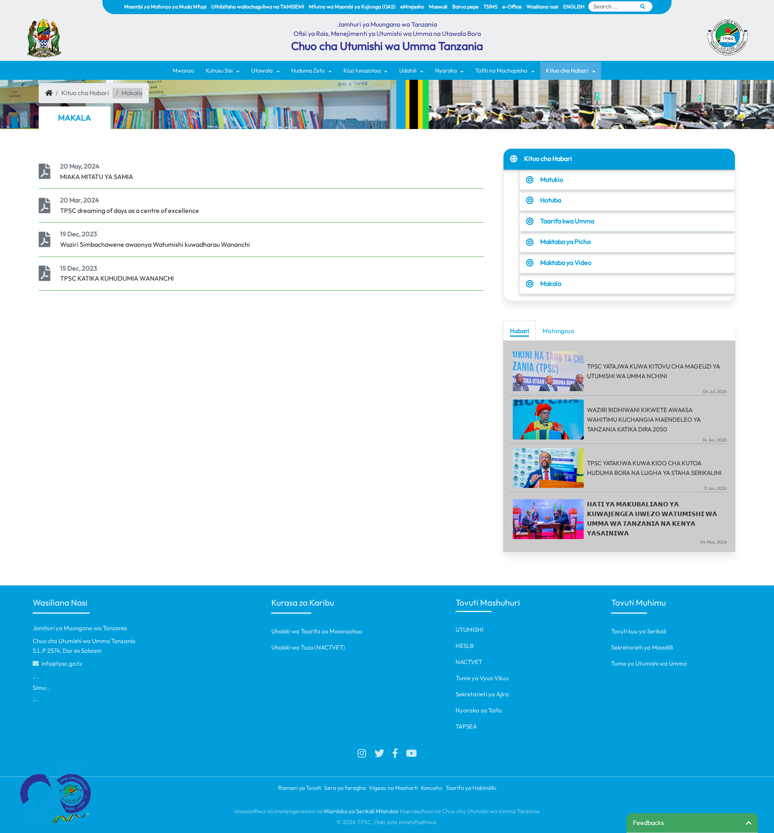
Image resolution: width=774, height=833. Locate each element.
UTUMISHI (469, 629)
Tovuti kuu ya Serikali (638, 631)
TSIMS (490, 6)
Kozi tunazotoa (362, 70)
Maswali (438, 6)
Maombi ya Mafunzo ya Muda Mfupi (165, 6)
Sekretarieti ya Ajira (482, 694)
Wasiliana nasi (542, 6)
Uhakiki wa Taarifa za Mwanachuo (316, 631)
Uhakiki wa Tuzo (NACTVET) (308, 647)
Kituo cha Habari (567, 70)
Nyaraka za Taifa (479, 710)
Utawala (262, 70)
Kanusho (431, 787)
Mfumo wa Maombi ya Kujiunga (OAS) (352, 6)
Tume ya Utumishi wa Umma (649, 663)
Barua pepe (465, 6)
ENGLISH (574, 6)
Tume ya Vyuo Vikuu (482, 678)
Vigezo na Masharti (393, 787)
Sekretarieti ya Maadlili (642, 647)
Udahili (407, 70)
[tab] (519, 330)
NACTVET (469, 662)
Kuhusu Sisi (219, 70)
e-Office (512, 6)
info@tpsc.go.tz (61, 663)
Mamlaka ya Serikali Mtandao (361, 811)
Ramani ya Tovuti (299, 787)
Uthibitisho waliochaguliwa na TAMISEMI (257, 6)
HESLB (465, 646)
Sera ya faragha (345, 787)
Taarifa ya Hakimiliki (470, 787)
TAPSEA (466, 726)
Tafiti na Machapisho (501, 70)
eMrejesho (412, 6)
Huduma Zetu (308, 70)
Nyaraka (446, 70)
